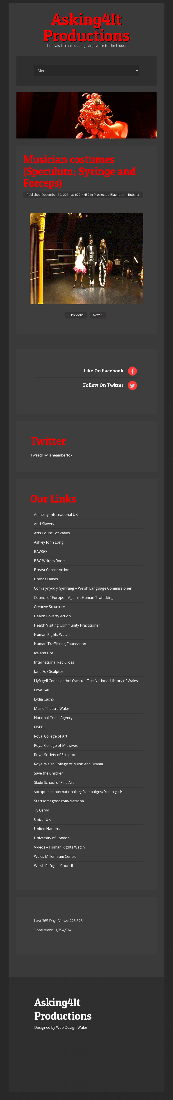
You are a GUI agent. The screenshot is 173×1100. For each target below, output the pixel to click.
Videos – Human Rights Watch (59, 847)
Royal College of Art (50, 736)
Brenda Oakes (46, 579)
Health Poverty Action (52, 615)
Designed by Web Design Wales (61, 1027)
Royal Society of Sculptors (55, 754)
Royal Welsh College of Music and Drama (68, 763)
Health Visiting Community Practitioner (67, 625)
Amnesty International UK (56, 514)
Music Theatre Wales (52, 708)
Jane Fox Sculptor (48, 671)
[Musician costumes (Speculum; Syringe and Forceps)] (86, 302)
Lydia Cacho (44, 699)
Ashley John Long (49, 542)
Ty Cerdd (41, 810)
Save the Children (49, 773)
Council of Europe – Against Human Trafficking (74, 597)
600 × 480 (82, 194)
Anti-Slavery (44, 523)
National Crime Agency (53, 717)
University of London (52, 837)
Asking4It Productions (86, 27)
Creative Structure (49, 606)
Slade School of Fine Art (54, 782)
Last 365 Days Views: (52, 920)
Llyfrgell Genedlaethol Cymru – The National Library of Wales (86, 680)
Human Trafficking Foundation (60, 643)
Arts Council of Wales (52, 532)
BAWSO (40, 551)
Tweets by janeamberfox (51, 455)
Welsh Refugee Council (53, 865)
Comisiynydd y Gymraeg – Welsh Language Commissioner (83, 588)
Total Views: (44, 929)
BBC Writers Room (50, 560)
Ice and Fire (43, 652)
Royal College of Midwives (56, 745)
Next (96, 315)
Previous (77, 315)
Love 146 (41, 689)
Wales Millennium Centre (55, 856)
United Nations (47, 828)
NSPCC (40, 726)
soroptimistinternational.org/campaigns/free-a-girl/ (78, 791)
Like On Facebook (103, 371)
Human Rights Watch (52, 634)
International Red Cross (54, 662)
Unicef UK (42, 819)
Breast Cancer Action (51, 569)
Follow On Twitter (103, 385)
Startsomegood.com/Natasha (59, 800)
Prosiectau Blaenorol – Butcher (116, 194)
